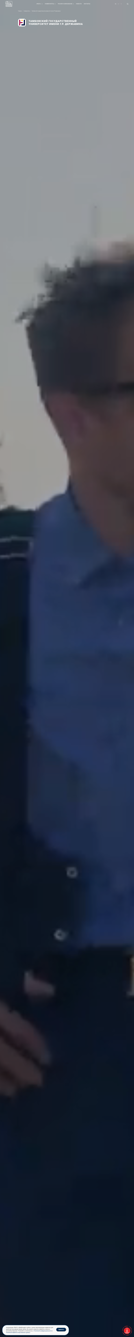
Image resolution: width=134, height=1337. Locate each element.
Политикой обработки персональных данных (18, 1332)
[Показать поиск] (127, 4)
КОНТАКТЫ (87, 4)
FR (121, 3)
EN (118, 3)
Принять (61, 1329)
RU (115, 3)
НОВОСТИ (79, 4)
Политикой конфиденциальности (43, 1331)
